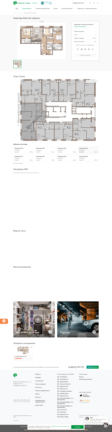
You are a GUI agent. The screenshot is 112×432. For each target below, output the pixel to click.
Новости (38, 374)
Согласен (77, 427)
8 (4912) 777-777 (78, 3)
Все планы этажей (17, 163)
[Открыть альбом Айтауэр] (89, 49)
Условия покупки (66, 8)
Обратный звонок (92, 367)
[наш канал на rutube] (21, 400)
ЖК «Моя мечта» (62, 389)
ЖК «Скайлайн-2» (63, 379)
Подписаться (4, 323)
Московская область (85, 379)
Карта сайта (39, 405)
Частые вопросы (40, 384)
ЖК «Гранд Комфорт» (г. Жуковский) (65, 406)
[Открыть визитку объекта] (78, 49)
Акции (55, 8)
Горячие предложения (43, 8)
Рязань (81, 377)
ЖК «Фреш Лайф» (63, 417)
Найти (31, 152)
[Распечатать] (85, 49)
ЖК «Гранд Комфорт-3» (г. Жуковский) (65, 398)
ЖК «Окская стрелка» (64, 384)
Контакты (38, 387)
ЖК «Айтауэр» (61, 412)
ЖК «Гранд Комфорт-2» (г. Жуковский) (65, 402)
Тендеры (38, 377)
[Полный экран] (96, 81)
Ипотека (38, 397)
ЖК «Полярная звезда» (64, 391)
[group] (41, 41)
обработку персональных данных (60, 426)
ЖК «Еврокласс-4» (63, 386)
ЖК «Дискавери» (62, 381)
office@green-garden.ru (20, 385)
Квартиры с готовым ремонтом (87, 8)
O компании (39, 381)
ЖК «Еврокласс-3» (63, 414)
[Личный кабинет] (98, 3)
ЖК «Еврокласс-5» (63, 396)
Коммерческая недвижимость (40, 401)
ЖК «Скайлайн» (62, 377)
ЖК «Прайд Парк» (63, 393)
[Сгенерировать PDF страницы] (81, 49)
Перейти (17, 152)
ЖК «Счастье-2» (62, 410)
